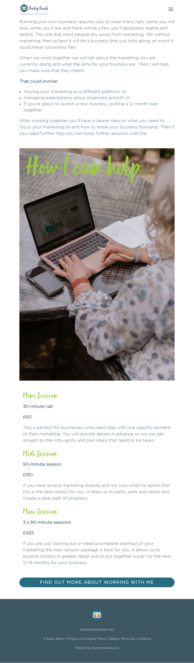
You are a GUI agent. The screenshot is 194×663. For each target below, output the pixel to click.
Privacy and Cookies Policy (86, 638)
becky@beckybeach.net (97, 629)
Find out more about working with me (97, 582)
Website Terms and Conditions (129, 638)
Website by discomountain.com (97, 647)
